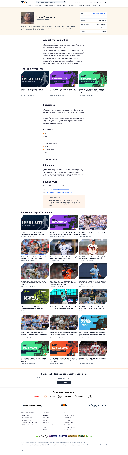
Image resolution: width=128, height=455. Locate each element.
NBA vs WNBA (25, 415)
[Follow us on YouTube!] (95, 405)
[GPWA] (81, 436)
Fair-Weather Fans (26, 420)
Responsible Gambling (93, 2)
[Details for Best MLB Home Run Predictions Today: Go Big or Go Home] (93, 222)
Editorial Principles (69, 415)
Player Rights (67, 425)
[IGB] (53, 436)
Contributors (27, 8)
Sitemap (45, 429)
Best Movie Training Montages (29, 422)
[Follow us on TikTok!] (105, 405)
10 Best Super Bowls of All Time (61, 189)
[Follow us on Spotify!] (102, 405)
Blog (101, 2)
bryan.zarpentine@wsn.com (99, 13)
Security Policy (68, 429)
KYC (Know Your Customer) (71, 427)
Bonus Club (77, 2)
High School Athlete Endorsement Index (32, 425)
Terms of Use (67, 420)
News (84, 2)
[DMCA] (40, 436)
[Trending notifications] (106, 2)
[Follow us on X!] (92, 405)
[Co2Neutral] (89, 436)
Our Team (45, 420)
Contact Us (46, 417)
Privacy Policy (67, 417)
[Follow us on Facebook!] (89, 405)
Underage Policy (68, 422)
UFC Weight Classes (27, 417)
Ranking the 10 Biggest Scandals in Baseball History (60, 192)
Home (22, 8)
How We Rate (46, 422)
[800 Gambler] (72, 436)
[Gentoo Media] (63, 436)
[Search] (64, 2)
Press (44, 427)
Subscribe (64, 382)
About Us (45, 415)
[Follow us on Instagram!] (99, 405)
